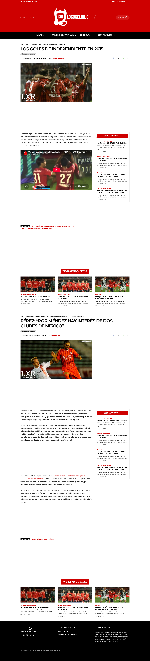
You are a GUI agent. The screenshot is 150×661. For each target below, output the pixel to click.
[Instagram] (24, 17)
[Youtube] (33, 17)
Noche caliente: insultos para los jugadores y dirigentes (112, 192)
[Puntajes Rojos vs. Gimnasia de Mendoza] (75, 284)
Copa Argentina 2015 (65, 226)
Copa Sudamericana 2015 (31, 228)
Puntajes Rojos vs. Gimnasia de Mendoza (112, 160)
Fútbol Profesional (28, 54)
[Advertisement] (112, 77)
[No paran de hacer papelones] (38, 284)
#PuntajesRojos (103, 156)
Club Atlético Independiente (44, 226)
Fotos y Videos (31, 44)
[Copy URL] (127, 58)
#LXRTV (99, 172)
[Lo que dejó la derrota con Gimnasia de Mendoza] (112, 284)
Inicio (22, 44)
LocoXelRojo (58, 58)
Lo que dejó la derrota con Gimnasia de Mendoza (111, 176)
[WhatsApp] (30, 17)
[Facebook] (21, 17)
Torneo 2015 (47, 228)
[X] (27, 17)
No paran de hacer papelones (112, 143)
